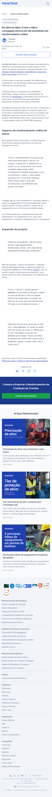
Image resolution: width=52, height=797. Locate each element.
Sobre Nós (6, 745)
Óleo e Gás (6, 710)
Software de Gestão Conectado (15, 629)
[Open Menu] (47, 3)
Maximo (5, 731)
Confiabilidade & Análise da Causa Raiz (17, 615)
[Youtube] (22, 776)
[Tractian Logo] (9, 3)
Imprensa (5, 752)
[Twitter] (26, 776)
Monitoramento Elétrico (12, 654)
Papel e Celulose (9, 706)
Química (5, 696)
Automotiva (6, 688)
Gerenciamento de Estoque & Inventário (18, 640)
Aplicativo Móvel (8, 647)
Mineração (6, 692)
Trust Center (7, 763)
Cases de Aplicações (19, 14)
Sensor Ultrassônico (10, 608)
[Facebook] (14, 776)
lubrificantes (17, 97)
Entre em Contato (9, 756)
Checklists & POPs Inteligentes (14, 632)
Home (4, 14)
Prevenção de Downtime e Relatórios (17, 619)
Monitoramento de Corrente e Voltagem (18, 661)
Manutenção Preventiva (11, 643)
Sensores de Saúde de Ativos (14, 678)
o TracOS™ (35, 270)
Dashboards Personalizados (13, 668)
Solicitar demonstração (26, 396)
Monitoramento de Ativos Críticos (15, 657)
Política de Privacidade (11, 766)
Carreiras (5, 748)
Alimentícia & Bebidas (10, 703)
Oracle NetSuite (8, 720)
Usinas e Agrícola (9, 699)
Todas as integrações (10, 735)
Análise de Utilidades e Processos (15, 664)
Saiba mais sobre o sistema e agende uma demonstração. (25, 361)
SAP (3, 724)
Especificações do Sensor (12, 622)
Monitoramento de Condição (14, 601)
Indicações (6, 759)
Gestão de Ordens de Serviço (14, 636)
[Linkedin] (11, 776)
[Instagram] (18, 776)
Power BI (5, 727)
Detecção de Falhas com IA (13, 611)
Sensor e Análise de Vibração (14, 604)
